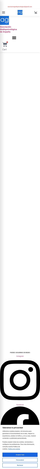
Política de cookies (14, 449)
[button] (14, 38)
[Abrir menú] (3, 12)
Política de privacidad (22, 320)
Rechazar (20, 465)
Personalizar (20, 460)
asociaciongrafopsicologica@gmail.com (20, 6)
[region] (20, 447)
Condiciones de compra (20, 322)
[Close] (38, 426)
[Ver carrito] (36, 12)
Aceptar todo (20, 455)
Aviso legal (34, 320)
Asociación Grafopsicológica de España (8, 29)
